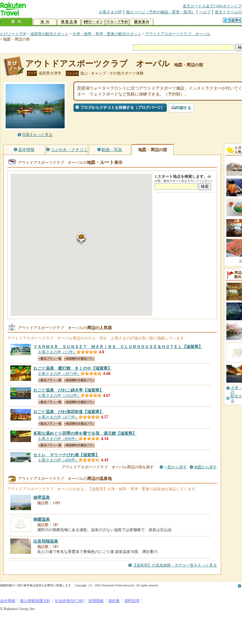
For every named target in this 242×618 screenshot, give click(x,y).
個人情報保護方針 (35, 600)
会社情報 (7, 600)
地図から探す (205, 467)
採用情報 (96, 600)
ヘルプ (205, 12)
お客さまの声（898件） (58, 438)
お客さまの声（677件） (58, 417)
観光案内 (141, 22)
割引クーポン (93, 22)
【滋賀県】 (118, 346)
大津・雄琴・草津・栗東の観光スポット (106, 34)
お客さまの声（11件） (57, 352)
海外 (45, 22)
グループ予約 (117, 22)
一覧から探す (175, 467)
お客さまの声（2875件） (59, 373)
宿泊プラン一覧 (50, 358)
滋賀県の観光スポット (49, 34)
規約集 (114, 600)
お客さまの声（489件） (58, 460)
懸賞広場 (69, 22)
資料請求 (132, 600)
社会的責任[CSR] (69, 600)
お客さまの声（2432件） (59, 395)
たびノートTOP (13, 34)
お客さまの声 (110, 12)
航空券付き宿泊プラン (79, 358)
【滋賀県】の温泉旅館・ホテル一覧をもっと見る (175, 565)
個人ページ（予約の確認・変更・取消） (160, 12)
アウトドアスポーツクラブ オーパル (177, 34)
